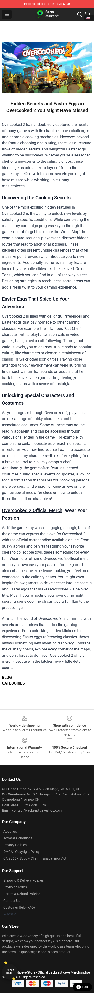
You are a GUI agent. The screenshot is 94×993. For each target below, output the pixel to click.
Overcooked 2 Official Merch (32, 510)
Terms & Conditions (17, 838)
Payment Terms (15, 887)
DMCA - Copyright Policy (21, 852)
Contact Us (11, 901)
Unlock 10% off (10, 971)
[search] (79, 14)
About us (10, 831)
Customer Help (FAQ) (19, 907)
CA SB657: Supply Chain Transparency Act (34, 858)
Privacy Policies (15, 845)
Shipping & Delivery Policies (23, 880)
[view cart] (87, 14)
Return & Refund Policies (21, 894)
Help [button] (85, 987)
